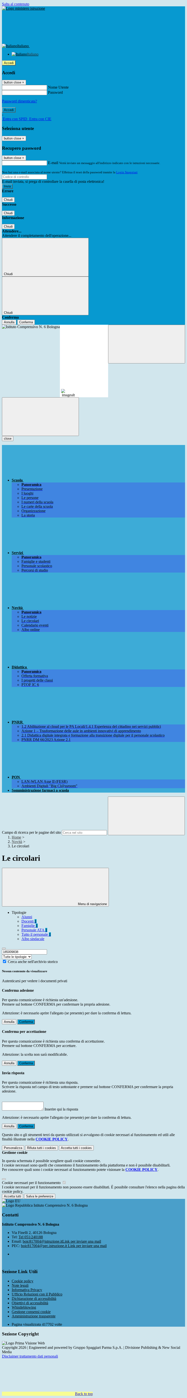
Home (16, 837)
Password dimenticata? (19, 101)
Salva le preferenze (39, 1196)
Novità (17, 842)
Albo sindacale (32, 939)
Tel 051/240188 (31, 1237)
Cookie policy (22, 1281)
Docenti (29, 921)
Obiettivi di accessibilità (30, 1303)
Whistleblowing (24, 1307)
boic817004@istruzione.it (62, 1241)
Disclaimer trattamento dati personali (30, 1356)
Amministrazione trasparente (34, 1316)
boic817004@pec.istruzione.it (64, 1246)
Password (55, 92)
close (7, 438)
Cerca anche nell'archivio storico (33, 962)
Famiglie (29, 926)
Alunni (26, 917)
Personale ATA (34, 930)
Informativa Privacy (27, 1290)
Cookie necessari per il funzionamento (32, 1183)
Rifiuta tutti (41, 1148)
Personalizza (13, 1148)
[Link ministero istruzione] (23, 8)
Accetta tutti (76, 1148)
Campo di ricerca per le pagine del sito (31, 832)
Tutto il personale (36, 934)
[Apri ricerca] (146, 344)
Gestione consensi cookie (31, 1312)
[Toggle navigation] (40, 416)
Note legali (20, 1285)
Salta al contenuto (15, 4)
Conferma (26, 322)
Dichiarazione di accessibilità (34, 1298)
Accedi (9, 63)
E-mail (53, 163)
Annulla (9, 322)
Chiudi (8, 200)
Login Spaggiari (127, 172)
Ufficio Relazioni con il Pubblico (37, 1294)
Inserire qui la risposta (61, 1109)
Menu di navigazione (92, 904)
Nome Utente (58, 87)
